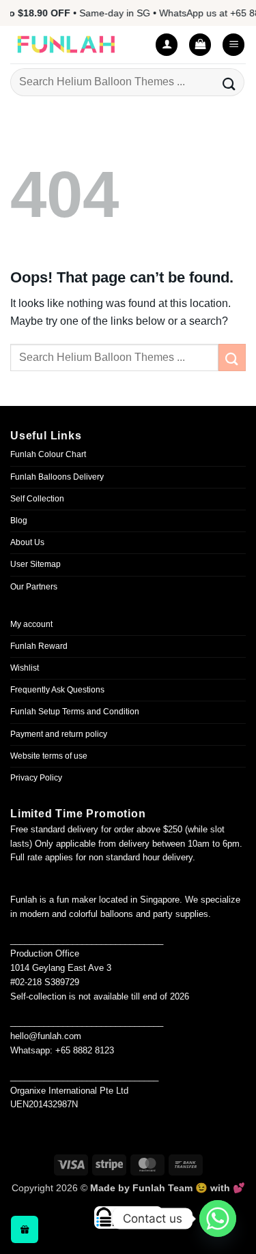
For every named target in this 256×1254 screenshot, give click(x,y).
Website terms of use (48, 756)
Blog (18, 520)
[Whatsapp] (217, 1218)
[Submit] (229, 82)
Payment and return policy (58, 734)
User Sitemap (35, 564)
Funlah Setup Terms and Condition (74, 711)
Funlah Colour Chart (48, 454)
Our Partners (33, 587)
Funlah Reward (39, 646)
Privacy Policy (36, 778)
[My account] (166, 44)
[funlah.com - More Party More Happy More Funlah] (75, 44)
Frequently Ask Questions (57, 690)
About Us (27, 542)
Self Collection (37, 499)
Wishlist (24, 668)
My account (31, 624)
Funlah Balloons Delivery (57, 477)
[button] (200, 44)
